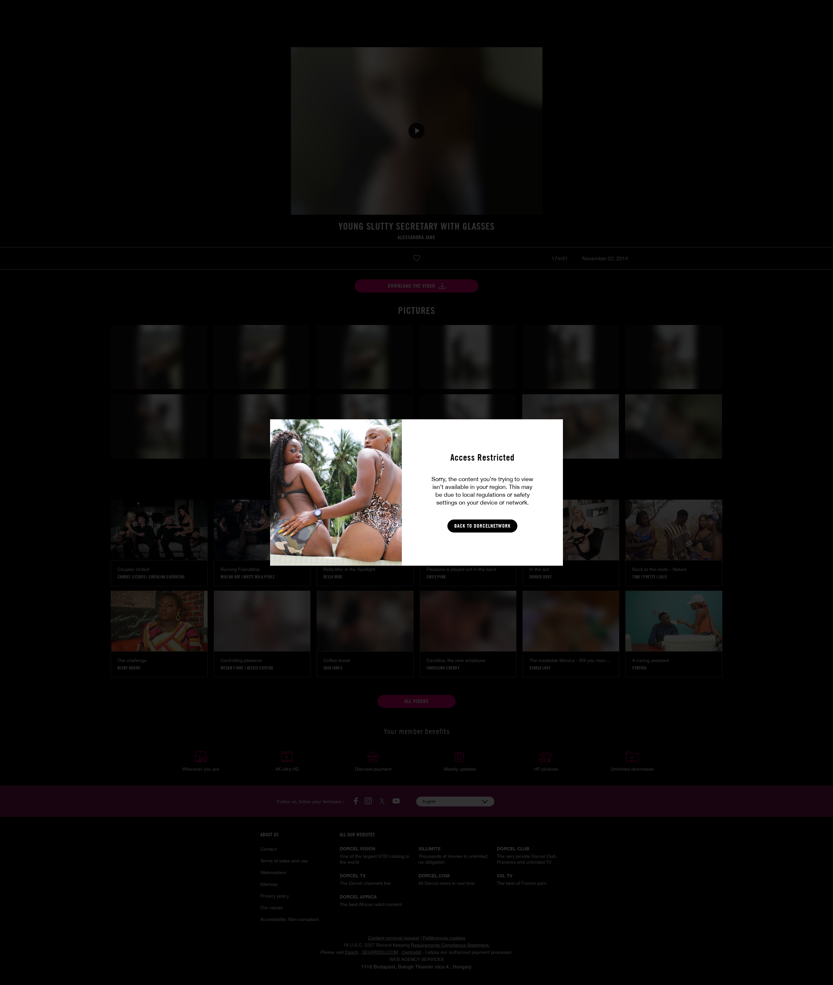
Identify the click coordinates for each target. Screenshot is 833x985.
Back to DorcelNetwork (482, 526)
